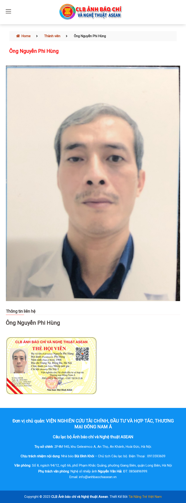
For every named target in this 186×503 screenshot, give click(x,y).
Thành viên (52, 36)
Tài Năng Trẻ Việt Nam (145, 497)
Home (26, 36)
